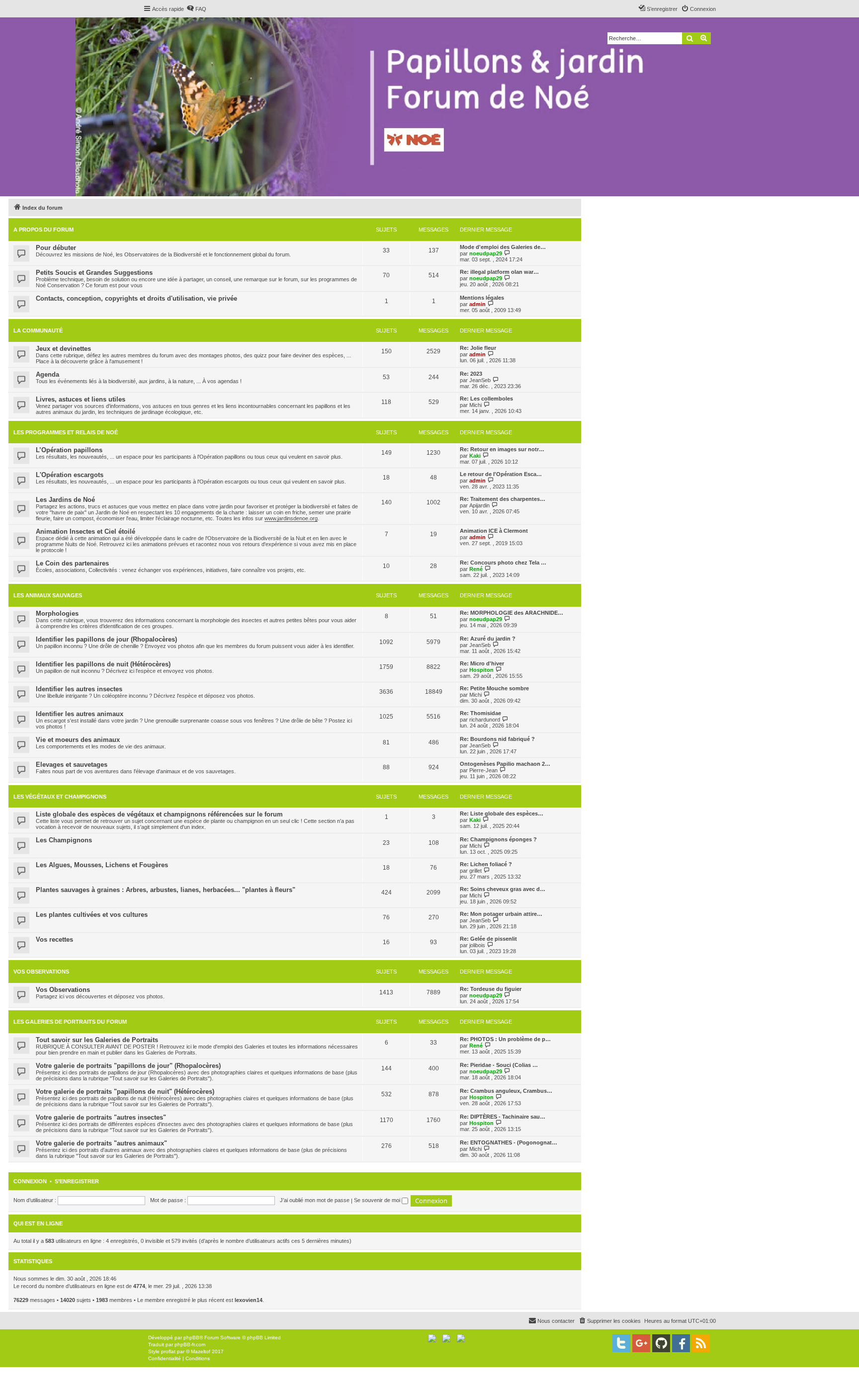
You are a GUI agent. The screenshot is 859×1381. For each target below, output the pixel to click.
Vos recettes (54, 939)
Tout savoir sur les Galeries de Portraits (97, 1040)
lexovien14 (248, 1300)
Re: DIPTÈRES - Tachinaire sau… (502, 1117)
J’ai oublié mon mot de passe (314, 1200)
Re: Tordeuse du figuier (490, 989)
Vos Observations (41, 972)
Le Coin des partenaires (72, 563)
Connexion (30, 1181)
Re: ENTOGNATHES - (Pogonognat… (508, 1142)
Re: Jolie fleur (478, 348)
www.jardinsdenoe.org (291, 518)
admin (477, 304)
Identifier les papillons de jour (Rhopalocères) (106, 639)
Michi (475, 405)
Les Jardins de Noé (65, 499)
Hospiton (481, 670)
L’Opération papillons (69, 450)
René (476, 569)
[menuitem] (196, 9)
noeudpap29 (485, 253)
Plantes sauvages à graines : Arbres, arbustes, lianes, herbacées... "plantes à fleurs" (165, 890)
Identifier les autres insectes (79, 689)
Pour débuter (56, 247)
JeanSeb (480, 380)
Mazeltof (200, 1351)
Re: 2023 (471, 374)
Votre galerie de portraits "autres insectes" (101, 1117)
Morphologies (57, 613)
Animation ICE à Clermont (494, 531)
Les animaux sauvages (47, 595)
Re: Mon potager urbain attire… (501, 914)
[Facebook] (681, 1343)
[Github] (661, 1343)
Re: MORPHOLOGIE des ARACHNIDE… (511, 613)
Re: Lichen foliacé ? (486, 864)
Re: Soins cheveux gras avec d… (502, 889)
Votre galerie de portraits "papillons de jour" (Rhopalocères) (128, 1065)
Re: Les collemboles (486, 399)
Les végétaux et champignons (59, 797)
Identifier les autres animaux (79, 714)
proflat (168, 1351)
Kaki (475, 456)
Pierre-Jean (483, 770)
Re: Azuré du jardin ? (487, 639)
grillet (475, 871)
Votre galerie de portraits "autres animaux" (101, 1143)
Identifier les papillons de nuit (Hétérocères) (103, 664)
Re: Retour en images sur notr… (502, 449)
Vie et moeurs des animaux (78, 739)
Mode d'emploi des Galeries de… (503, 247)
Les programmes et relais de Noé (65, 432)
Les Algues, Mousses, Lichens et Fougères (102, 865)
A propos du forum (43, 230)
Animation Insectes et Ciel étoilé (85, 531)
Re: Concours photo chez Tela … (503, 563)
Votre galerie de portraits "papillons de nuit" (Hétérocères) (125, 1091)
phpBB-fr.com (189, 1344)
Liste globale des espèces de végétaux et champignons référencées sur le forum (159, 814)
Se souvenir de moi (378, 1200)
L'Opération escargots (69, 475)
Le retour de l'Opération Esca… (501, 474)
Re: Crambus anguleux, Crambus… (506, 1091)
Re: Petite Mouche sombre (494, 688)
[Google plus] (641, 1343)
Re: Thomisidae (480, 713)
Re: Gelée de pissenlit (488, 939)
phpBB (191, 1337)
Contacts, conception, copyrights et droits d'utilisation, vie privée (136, 298)
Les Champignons (64, 840)
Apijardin (479, 505)
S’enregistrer (77, 1181)
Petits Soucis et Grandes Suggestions (94, 272)
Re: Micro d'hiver (482, 663)
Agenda (47, 374)
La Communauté (38, 330)
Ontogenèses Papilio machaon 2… (505, 764)
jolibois (477, 945)
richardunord (484, 720)
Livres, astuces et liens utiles (80, 399)
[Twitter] (621, 1343)
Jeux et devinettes (63, 348)
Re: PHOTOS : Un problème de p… (505, 1039)
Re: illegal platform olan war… (499, 272)
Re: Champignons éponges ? (498, 839)
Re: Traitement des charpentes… (502, 499)
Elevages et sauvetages (71, 764)
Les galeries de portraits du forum (70, 1022)
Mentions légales (482, 298)
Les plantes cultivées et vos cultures (92, 914)
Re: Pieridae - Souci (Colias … (499, 1065)
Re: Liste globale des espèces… (501, 813)
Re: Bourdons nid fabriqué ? (497, 739)
